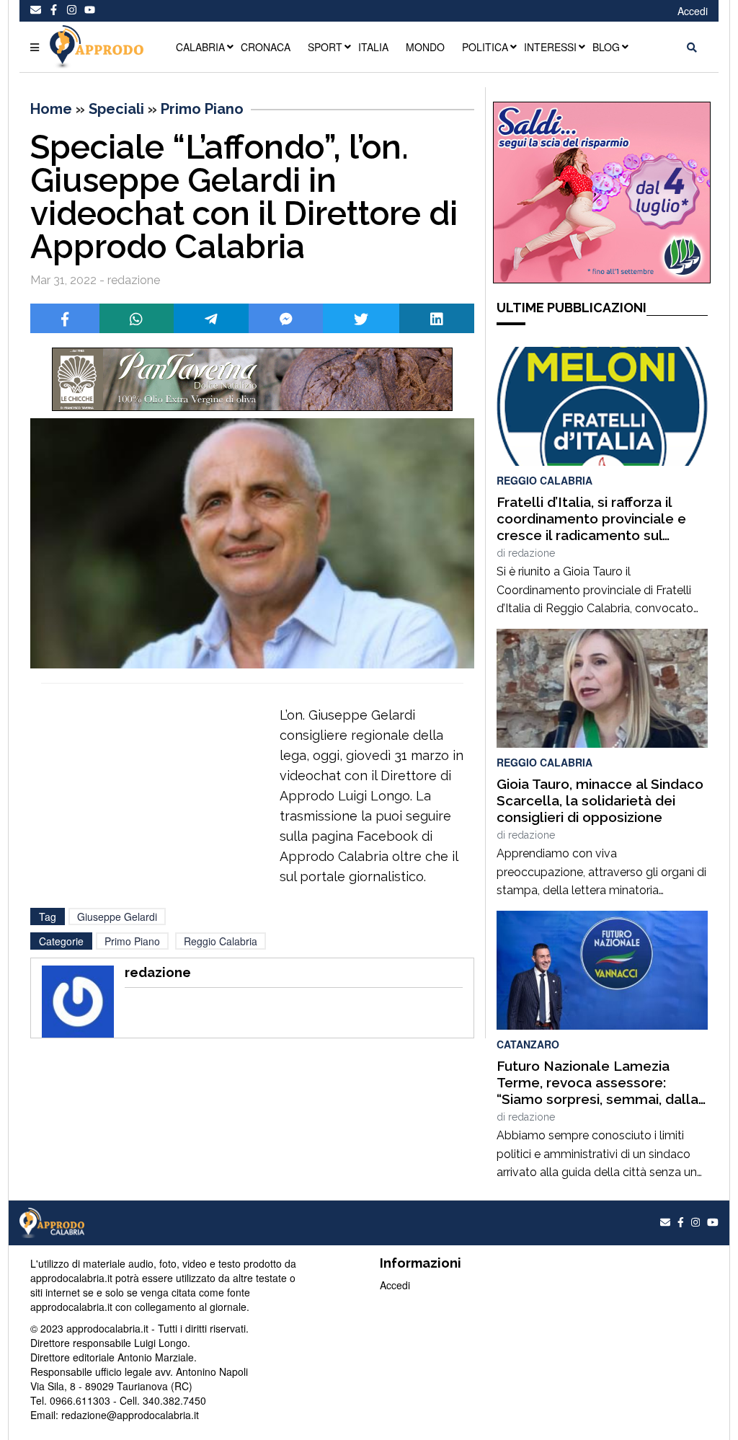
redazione (531, 553)
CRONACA (265, 47)
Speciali (116, 109)
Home (51, 109)
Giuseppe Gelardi (117, 916)
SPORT (325, 47)
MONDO (425, 47)
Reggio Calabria (220, 941)
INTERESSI (550, 47)
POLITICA (485, 47)
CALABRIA (200, 47)
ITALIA (373, 47)
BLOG (606, 47)
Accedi (692, 11)
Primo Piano (202, 109)
